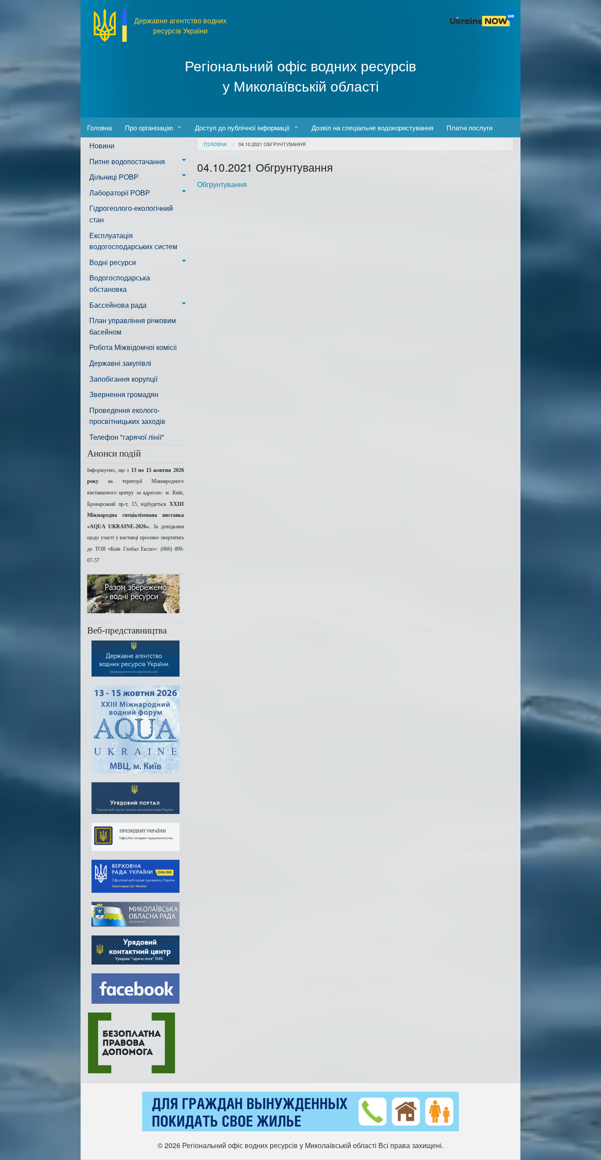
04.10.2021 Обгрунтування (272, 143)
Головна (99, 127)
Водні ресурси (112, 262)
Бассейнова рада (118, 305)
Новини (101, 145)
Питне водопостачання (127, 161)
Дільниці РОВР (114, 177)
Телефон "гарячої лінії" (126, 437)
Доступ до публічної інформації (242, 127)
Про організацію (149, 127)
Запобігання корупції (123, 379)
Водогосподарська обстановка (119, 283)
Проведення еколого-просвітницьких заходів (127, 416)
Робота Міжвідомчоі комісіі (133, 347)
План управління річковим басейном (132, 326)
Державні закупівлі (120, 363)
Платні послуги (469, 127)
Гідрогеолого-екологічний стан (131, 214)
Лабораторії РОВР (119, 193)
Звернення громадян (123, 394)
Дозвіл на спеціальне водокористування (372, 127)
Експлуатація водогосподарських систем (133, 241)
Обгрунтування (222, 184)
